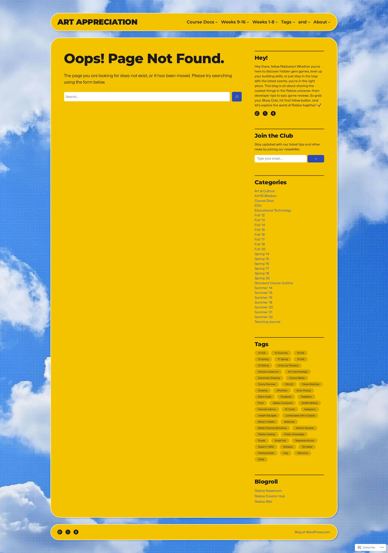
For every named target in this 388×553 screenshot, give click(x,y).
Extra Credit (264, 396)
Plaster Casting (266, 434)
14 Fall (261, 352)
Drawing (262, 390)
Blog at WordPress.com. (313, 532)
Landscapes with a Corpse (300, 415)
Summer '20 (264, 307)
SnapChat (280, 440)
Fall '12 (260, 215)
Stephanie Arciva (304, 440)
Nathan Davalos (305, 427)
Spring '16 (262, 264)
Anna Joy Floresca (288, 365)
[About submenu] (329, 22)
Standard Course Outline (274, 283)
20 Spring (263, 365)
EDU (258, 205)
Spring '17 (262, 268)
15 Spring (263, 359)
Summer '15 (263, 293)
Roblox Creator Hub (270, 496)
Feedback (306, 396)
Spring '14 (262, 254)
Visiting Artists (266, 453)
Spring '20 (262, 278)
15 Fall (300, 352)
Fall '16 (260, 235)
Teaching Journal (267, 322)
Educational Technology (273, 210)
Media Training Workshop (272, 427)
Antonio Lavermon (268, 371)
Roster (261, 440)
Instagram (310, 409)
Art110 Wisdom (266, 196)
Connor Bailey (297, 377)
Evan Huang (304, 390)
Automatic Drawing (269, 377)
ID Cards (290, 409)
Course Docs (264, 201)
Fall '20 (260, 249)
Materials (289, 421)
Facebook (286, 396)
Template (307, 446)
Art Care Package (297, 371)
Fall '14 (260, 225)
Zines (261, 459)
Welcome (302, 453)
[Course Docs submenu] (216, 22)
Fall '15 (260, 230)
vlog (285, 453)
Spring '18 (262, 273)
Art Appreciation (97, 22)
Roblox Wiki (263, 502)
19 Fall (300, 359)
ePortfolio (282, 390)
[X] (265, 113)
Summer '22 (264, 317)
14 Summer (281, 352)
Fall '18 (260, 244)
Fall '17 (260, 239)
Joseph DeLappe (267, 415)
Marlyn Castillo (266, 421)
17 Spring (283, 359)
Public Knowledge (294, 434)
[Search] (237, 97)
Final (261, 402)
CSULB (289, 384)
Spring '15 (262, 259)
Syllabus (288, 446)
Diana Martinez (310, 384)
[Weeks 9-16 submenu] (248, 22)
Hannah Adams (267, 409)
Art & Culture (265, 191)
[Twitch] (257, 113)
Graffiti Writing (309, 402)
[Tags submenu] (294, 22)
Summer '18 (263, 302)
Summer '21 (263, 312)
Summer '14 (263, 288)
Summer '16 (263, 298)
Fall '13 (260, 220)
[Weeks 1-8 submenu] (276, 22)
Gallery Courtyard (282, 402)
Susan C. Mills (266, 446)
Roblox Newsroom (268, 491)
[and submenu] (309, 22)
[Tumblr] (273, 113)
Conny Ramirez (266, 384)
